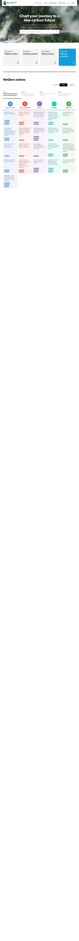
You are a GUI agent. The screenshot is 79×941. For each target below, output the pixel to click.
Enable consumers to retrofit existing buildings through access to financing (53, 162)
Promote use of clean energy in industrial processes (24, 114)
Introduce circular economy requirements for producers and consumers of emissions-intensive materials (24, 163)
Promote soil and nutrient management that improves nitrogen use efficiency (68, 130)
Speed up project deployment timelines (9, 113)
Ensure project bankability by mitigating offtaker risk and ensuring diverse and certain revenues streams (9, 131)
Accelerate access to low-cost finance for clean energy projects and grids (9, 178)
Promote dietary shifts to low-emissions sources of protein (69, 161)
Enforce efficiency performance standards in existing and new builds (53, 146)
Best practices (62, 3)
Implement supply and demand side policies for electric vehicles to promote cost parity (39, 114)
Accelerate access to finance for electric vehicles (38, 161)
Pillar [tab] (63, 85)
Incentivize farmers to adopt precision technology (68, 114)
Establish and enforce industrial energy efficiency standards (24, 145)
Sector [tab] (72, 85)
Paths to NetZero (38, 3)
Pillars (45, 3)
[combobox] (39, 32)
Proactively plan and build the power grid (9, 160)
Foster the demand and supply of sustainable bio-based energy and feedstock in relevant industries (24, 131)
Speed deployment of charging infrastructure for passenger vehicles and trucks (39, 130)
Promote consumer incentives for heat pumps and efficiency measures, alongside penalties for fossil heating (53, 116)
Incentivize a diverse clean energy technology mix (9, 145)
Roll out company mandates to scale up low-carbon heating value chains (53, 130)
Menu (73, 3)
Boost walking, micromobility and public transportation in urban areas (39, 146)
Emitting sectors (52, 3)
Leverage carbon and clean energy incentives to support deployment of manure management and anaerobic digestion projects (69, 147)
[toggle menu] (56, 31)
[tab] (12, 94)
